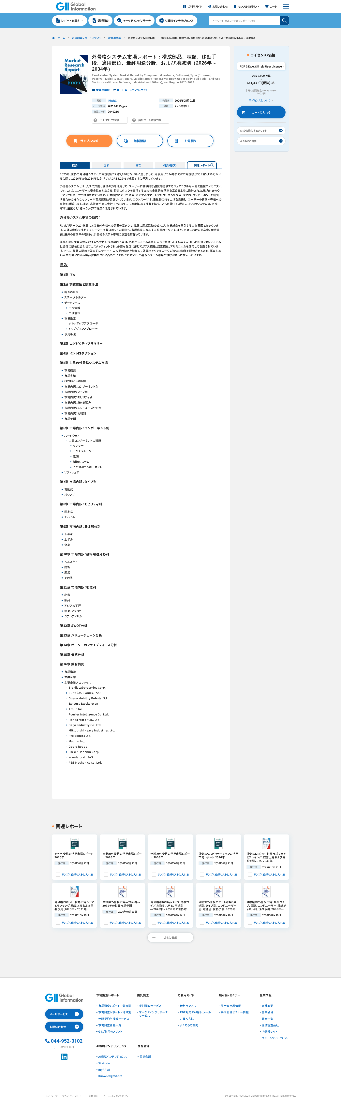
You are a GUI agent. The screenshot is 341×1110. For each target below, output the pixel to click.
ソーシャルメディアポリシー (116, 1096)
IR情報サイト (270, 1031)
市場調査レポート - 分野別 (114, 1005)
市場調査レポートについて (86, 38)
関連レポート (202, 165)
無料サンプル (188, 1005)
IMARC (112, 100)
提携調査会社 (270, 1025)
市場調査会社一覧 (109, 1025)
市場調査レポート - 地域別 (114, 1012)
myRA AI (104, 1069)
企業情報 (266, 995)
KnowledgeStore (110, 1076)
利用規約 (93, 1096)
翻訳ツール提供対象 (151, 121)
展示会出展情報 (231, 1005)
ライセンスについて (259, 100)
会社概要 (267, 1005)
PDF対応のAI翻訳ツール (195, 1012)
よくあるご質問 (189, 1025)
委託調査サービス (150, 1005)
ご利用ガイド (186, 995)
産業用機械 (115, 38)
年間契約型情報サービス (113, 1018)
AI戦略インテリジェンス (112, 1056)
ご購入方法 (187, 1018)
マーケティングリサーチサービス (153, 1014)
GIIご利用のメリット (110, 1031)
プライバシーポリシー (73, 1096)
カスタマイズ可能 (110, 121)
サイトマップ (51, 1096)
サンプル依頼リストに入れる (77, 874)
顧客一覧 (267, 1018)
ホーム (61, 38)
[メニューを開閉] (286, 6)
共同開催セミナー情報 (235, 1012)
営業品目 (267, 1012)
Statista (104, 1063)
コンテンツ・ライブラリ (275, 1038)
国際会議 (145, 1056)
